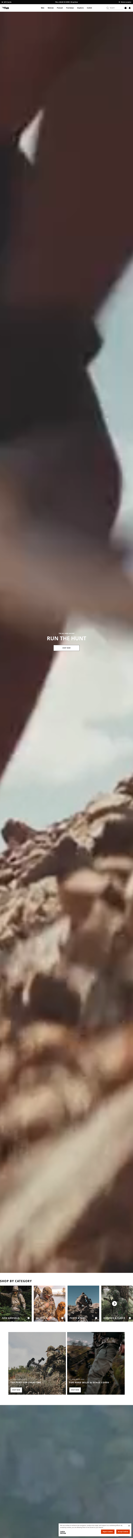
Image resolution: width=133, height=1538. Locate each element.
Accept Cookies (123, 1532)
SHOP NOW (66, 648)
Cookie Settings (63, 1532)
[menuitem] (42, 8)
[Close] (129, 1525)
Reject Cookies (108, 1532)
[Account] (129, 8)
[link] (66, 648)
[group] (37, 1363)
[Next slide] (114, 1303)
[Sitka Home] (21, 8)
